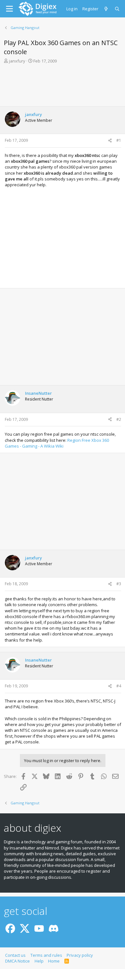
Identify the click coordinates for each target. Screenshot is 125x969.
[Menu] (9, 8)
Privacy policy (80, 955)
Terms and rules (46, 955)
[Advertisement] (62, 87)
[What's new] (106, 8)
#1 (118, 140)
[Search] (117, 8)
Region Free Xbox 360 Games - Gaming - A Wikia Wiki (57, 443)
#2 (118, 419)
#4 (118, 686)
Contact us (15, 955)
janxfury (17, 61)
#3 (118, 583)
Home (54, 961)
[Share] (110, 140)
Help (39, 961)
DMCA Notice (17, 961)
